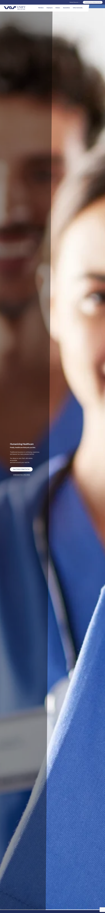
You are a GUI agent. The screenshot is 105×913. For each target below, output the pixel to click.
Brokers (58, 7)
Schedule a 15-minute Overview (93, 2)
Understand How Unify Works (21, 475)
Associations (66, 7)
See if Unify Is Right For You (21, 469)
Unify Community (77, 7)
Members (41, 7)
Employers (50, 7)
